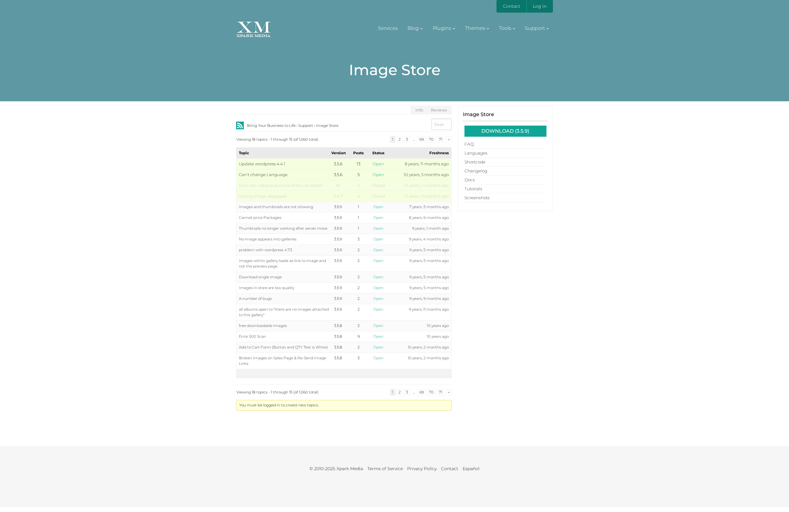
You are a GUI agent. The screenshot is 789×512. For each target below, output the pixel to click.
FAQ (469, 144)
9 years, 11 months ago (429, 309)
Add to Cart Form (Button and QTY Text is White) (283, 347)
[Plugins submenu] (454, 28)
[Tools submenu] (514, 28)
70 (431, 139)
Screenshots (477, 197)
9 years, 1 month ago (430, 228)
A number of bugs (255, 298)
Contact (511, 6)
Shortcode (474, 161)
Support (305, 125)
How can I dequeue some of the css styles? (281, 185)
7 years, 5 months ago (429, 206)
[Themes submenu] (487, 28)
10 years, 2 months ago (428, 347)
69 (421, 139)
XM (253, 26)
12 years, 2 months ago (426, 185)
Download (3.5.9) (505, 131)
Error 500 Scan (252, 336)
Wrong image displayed (263, 196)
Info (419, 110)
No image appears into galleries (267, 239)
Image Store (478, 114)
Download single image (260, 277)
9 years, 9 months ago (429, 298)
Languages (476, 153)
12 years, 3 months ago (426, 196)
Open (378, 163)
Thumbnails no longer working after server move (283, 228)
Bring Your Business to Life (271, 125)
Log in (539, 6)
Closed (378, 185)
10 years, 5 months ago (426, 174)
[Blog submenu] (421, 28)
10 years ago (438, 325)
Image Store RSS (240, 125)
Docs (469, 179)
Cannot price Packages (260, 217)
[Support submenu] (547, 28)
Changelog (475, 170)
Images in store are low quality (266, 287)
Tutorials (473, 188)
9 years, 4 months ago (429, 239)
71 (440, 139)
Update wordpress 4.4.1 (262, 163)
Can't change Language (263, 174)
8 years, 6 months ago (429, 217)
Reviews (439, 110)
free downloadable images (263, 325)
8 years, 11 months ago (427, 163)
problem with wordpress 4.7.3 (265, 250)
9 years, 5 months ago (429, 250)
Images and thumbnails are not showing (276, 206)
